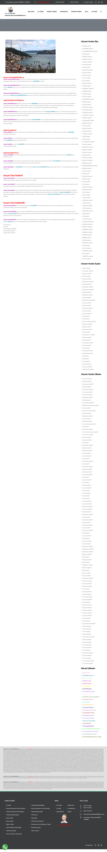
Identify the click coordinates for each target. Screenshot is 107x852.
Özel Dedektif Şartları (88, 707)
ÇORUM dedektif (86, 94)
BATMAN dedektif (87, 235)
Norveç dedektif (86, 575)
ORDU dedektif (86, 181)
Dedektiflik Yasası (87, 694)
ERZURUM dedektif (87, 110)
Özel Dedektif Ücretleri (88, 712)
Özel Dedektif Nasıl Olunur (89, 710)
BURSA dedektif (86, 86)
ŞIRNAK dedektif (86, 237)
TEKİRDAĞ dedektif (87, 200)
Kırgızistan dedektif (87, 519)
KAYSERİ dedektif (87, 144)
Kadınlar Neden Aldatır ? (9, 232)
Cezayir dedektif (86, 418)
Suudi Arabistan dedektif (89, 623)
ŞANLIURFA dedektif (87, 211)
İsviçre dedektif (86, 493)
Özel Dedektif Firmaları (88, 718)
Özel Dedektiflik (86, 723)
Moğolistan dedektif (87, 565)
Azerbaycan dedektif (88, 384)
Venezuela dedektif (87, 652)
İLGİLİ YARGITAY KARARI (9, 228)
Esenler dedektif (86, 311)
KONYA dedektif (86, 155)
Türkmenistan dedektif (88, 637)
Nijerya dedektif (86, 573)
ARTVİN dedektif (86, 64)
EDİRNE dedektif (86, 102)
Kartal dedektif (86, 332)
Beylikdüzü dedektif (87, 295)
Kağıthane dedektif (87, 329)
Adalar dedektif (86, 268)
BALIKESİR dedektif (87, 70)
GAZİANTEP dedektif (88, 115)
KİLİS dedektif (86, 253)
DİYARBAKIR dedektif (88, 99)
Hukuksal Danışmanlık (37, 811)
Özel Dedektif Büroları (88, 715)
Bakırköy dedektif (87, 284)
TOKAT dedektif (86, 203)
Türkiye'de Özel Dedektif (88, 721)
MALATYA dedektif (87, 160)
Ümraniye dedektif (87, 366)
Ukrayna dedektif (86, 642)
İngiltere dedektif (86, 480)
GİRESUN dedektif (87, 118)
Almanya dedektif (87, 378)
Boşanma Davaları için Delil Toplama (15, 808)
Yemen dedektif (86, 658)
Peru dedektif (86, 589)
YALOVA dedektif (87, 248)
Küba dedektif (86, 533)
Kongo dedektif (86, 522)
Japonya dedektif (87, 504)
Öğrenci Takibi (10, 824)
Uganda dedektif (86, 639)
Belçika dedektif (86, 400)
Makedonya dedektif (87, 551)
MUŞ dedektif (86, 173)
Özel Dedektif (86, 702)
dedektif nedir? (86, 673)
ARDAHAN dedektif (87, 243)
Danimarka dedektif (87, 429)
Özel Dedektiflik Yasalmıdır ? (89, 734)
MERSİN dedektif (86, 131)
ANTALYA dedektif (87, 62)
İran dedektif (85, 482)
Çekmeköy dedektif (87, 308)
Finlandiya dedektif (87, 450)
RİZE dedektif (86, 184)
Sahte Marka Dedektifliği (37, 805)
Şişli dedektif (85, 358)
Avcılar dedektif (86, 276)
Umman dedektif (86, 645)
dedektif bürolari (86, 681)
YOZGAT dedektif (87, 219)
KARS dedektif (86, 139)
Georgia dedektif (86, 456)
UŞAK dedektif (86, 213)
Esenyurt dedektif (87, 313)
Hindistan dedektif (87, 469)
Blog (86, 11)
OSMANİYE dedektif (87, 256)
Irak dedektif (85, 477)
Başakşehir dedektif (87, 287)
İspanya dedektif (86, 488)
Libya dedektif (86, 538)
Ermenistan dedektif (87, 434)
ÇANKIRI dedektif (86, 91)
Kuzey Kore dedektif (87, 530)
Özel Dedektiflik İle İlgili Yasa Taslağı (91, 736)
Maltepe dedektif (86, 337)
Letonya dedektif (86, 535)
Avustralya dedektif (87, 392)
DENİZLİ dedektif (86, 96)
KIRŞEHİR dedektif (87, 149)
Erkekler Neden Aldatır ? (9, 230)
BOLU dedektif (86, 80)
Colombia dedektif (87, 421)
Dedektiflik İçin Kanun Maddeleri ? (91, 697)
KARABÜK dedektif (87, 251)
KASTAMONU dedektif (88, 141)
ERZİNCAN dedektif (87, 107)
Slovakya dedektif (87, 610)
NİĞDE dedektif (86, 179)
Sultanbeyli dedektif (87, 350)
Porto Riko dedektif (87, 597)
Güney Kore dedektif (87, 461)
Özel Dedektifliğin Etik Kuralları (90, 731)
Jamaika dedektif (87, 501)
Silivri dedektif (86, 348)
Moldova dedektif (87, 567)
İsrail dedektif (86, 490)
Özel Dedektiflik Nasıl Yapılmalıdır (91, 728)
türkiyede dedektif (87, 678)
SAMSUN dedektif (87, 189)
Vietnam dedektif (87, 655)
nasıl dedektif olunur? (88, 675)
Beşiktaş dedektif (87, 292)
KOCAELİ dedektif (87, 152)
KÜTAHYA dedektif (87, 157)
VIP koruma (34, 814)
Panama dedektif (87, 583)
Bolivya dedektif (86, 408)
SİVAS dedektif (86, 197)
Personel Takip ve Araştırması (14, 834)
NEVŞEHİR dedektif (87, 176)
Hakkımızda (64, 11)
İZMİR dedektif (86, 136)
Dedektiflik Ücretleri (87, 699)
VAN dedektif (85, 216)
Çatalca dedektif (86, 305)
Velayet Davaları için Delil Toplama (15, 811)
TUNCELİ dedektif (87, 208)
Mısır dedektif (86, 562)
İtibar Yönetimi (35, 830)
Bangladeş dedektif (87, 397)
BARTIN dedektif (86, 240)
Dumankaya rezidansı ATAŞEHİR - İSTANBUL (18, 2)
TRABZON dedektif (87, 205)
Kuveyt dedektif (86, 527)
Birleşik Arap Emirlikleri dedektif (90, 405)
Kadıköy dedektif (86, 326)
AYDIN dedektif (86, 67)
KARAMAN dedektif (87, 229)
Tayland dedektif (86, 626)
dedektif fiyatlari (86, 683)
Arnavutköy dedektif (87, 271)
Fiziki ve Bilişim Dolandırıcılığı (13, 827)
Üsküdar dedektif (86, 364)
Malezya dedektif (87, 554)
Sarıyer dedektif (86, 345)
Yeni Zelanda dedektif (88, 661)
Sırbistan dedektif (87, 605)
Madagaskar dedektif (88, 549)
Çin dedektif (85, 426)
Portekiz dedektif (87, 594)
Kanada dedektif (86, 511)
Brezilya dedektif (86, 413)
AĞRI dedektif (86, 54)
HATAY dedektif (86, 125)
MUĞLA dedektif (86, 171)
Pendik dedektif (86, 340)
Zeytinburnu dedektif (88, 369)
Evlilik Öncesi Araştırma (37, 821)
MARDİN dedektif (87, 168)
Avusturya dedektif (87, 394)
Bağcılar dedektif (86, 279)
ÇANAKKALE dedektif (88, 88)
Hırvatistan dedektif (87, 466)
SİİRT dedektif (86, 192)
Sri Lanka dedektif (87, 615)
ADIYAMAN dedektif (87, 48)
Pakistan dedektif (87, 581)
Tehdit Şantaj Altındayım (12, 814)
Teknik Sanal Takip (11, 830)
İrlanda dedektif (86, 485)
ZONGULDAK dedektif (88, 221)
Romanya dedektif (87, 599)
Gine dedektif (85, 458)
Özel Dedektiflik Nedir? (88, 726)
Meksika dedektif (86, 559)
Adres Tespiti (9, 818)
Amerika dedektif (87, 381)
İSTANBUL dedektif (87, 134)
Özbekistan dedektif (87, 578)
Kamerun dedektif (87, 509)
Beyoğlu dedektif (86, 297)
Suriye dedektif (86, 621)
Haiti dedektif (85, 464)
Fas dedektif (85, 442)
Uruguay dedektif (87, 647)
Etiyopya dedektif (87, 440)
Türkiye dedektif (86, 634)
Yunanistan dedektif (87, 663)
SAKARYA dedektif (87, 187)
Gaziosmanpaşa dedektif (89, 321)
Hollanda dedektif (87, 472)
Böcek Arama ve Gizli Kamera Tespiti (41, 824)
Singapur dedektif (87, 607)
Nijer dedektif (85, 570)
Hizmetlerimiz (52, 11)
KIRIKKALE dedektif (87, 232)
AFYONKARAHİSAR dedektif (89, 51)
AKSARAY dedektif (87, 224)
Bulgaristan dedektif (87, 416)
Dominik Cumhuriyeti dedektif (90, 432)
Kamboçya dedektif (87, 506)
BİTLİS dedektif (86, 78)
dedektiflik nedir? (86, 686)
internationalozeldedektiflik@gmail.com (94, 814)
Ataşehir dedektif (87, 273)
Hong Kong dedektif (87, 474)
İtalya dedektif (86, 496)
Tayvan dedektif (86, 629)
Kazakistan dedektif (87, 514)
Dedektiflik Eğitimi (87, 689)
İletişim (94, 11)
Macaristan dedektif (87, 546)
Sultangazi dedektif (87, 353)
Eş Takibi (40, 11)
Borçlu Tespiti (9, 821)
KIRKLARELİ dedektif (87, 147)
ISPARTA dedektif (87, 128)
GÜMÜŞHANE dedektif (88, 120)
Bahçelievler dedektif (88, 281)
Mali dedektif (85, 557)
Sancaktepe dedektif (87, 342)
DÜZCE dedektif (86, 258)
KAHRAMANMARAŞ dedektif (90, 165)
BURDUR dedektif (87, 83)
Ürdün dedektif (86, 650)
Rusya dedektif (86, 602)
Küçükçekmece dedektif (88, 334)
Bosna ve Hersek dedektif (89, 410)
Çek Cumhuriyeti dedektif (89, 424)
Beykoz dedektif (86, 303)
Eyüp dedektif (86, 316)
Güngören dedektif (87, 324)
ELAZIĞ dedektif (86, 104)
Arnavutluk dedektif (87, 389)
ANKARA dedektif (87, 59)
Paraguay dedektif (87, 586)
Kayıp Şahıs (34, 818)
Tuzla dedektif (86, 361)
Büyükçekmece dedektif (88, 300)
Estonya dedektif (86, 437)
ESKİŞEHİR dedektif (87, 112)
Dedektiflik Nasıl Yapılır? (88, 691)
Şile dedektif (85, 356)
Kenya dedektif (86, 517)
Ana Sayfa (31, 11)
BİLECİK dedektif (86, 72)
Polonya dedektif (86, 591)
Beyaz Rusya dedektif (88, 402)
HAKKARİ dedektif (87, 123)
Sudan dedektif (86, 618)
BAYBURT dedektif (87, 227)
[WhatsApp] (5, 847)
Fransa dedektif (86, 453)
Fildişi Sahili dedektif (87, 445)
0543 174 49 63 (60, 2)
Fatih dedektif (86, 318)
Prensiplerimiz (76, 11)
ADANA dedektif (86, 46)
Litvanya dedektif (87, 541)
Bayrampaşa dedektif (88, 289)
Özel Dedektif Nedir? (87, 704)
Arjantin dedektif (86, 386)
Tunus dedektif (86, 631)
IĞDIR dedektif (86, 245)
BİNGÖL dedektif (86, 75)
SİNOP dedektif (86, 195)
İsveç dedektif (86, 498)
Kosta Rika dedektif (87, 525)
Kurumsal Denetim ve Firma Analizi (40, 808)
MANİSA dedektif (87, 163)
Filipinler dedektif (86, 448)
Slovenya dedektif (87, 613)
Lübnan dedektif (86, 543)
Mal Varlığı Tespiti (36, 827)
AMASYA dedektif (87, 56)
